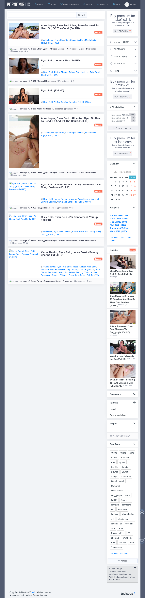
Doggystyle (116, 495)
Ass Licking (90, 231)
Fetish (75, 231)
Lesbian (80, 39)
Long (68, 269)
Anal (113, 462)
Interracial (122, 509)
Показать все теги (118, 553)
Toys (43, 42)
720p (131, 452)
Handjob (115, 504)
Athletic (94, 272)
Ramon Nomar (60, 198)
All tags (123, 560)
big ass (122, 462)
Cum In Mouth (117, 480)
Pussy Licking (83, 198)
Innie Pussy (80, 275)
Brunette (73, 102)
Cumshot (95, 198)
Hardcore (85, 72)
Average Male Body (87, 266)
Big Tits (114, 466)
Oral (113, 528)
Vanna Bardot (49, 266)
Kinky (81, 231)
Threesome (116, 547)
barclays (23, 48)
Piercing (79, 272)
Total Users (116, 120)
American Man (47, 269)
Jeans (60, 272)
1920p (123, 452)
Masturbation (91, 39)
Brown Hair (60, 269)
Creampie (126, 476)
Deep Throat (117, 490)
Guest (133, 4)
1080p (56, 42)
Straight (122, 542)
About (53, 4)
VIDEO (33, 81)
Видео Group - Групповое (42, 281)
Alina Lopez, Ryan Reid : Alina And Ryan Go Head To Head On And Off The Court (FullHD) (71, 119)
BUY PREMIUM (121, 31)
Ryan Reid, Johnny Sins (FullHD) (61, 60)
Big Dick (52, 201)
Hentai (113, 409)
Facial (127, 495)
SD (129, 533)
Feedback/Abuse (71, 4)
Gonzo (124, 499)
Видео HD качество (87, 48)
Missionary (123, 518)
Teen (131, 542)
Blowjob (64, 72)
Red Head (52, 272)
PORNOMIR (18, 4)
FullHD (49, 42)
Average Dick (78, 269)
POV (92, 72)
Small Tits (72, 201)
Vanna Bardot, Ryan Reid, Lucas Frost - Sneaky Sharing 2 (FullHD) (69, 253)
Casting (64, 102)
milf (112, 518)
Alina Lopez (48, 39)
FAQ (117, 4)
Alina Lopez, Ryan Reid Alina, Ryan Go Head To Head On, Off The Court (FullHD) (70, 26)
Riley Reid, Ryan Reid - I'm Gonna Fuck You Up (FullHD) (69, 218)
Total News (120, 114)
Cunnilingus (70, 39)
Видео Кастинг (37, 108)
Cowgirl (114, 476)
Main (33, 592)
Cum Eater (62, 201)
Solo (113, 542)
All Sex (57, 72)
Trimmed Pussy (67, 275)
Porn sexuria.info (117, 415)
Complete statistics (123, 128)
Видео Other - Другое (40, 48)
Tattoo (87, 272)
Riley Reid (47, 231)
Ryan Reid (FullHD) (52, 90)
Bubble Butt (74, 72)
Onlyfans (129, 523)
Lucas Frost (72, 266)
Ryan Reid (59, 39)
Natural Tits (116, 523)
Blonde (124, 466)
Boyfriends (89, 269)
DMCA (89, 4)
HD (112, 509)
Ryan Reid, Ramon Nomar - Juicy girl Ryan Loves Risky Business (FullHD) (71, 186)
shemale (115, 537)
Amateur (125, 457)
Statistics (103, 4)
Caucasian (45, 275)
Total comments (118, 117)
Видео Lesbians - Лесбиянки (64, 48)
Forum (40, 4)
